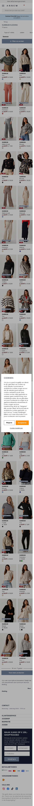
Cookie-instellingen (16, 428)
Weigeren (9, 422)
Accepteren (22, 423)
